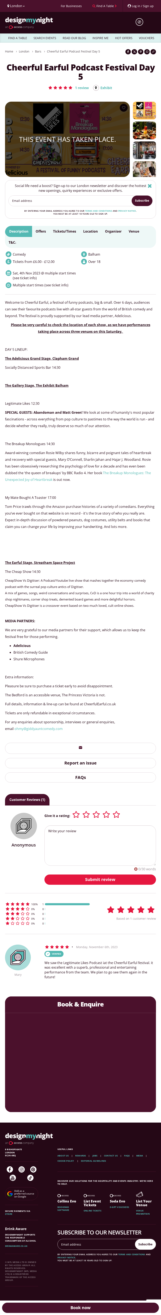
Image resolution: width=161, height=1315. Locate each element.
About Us (63, 1155)
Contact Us (111, 1155)
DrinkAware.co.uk (16, 1246)
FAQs (80, 777)
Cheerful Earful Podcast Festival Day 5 (73, 51)
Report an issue (80, 763)
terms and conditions (98, 210)
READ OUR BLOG (74, 38)
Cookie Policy (66, 1160)
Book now (80, 1307)
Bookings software (63, 1208)
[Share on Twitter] (134, 51)
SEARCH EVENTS (45, 38)
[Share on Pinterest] (140, 51)
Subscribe (142, 200)
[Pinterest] (33, 1169)
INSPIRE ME (100, 38)
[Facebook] (10, 1169)
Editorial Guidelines (93, 1160)
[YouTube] (13, 1178)
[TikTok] (30, 1178)
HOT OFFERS (123, 38)
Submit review (100, 879)
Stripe (8, 1214)
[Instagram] (21, 1169)
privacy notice (127, 210)
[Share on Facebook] (128, 51)
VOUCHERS (146, 38)
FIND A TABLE (17, 38)
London (24, 51)
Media (139, 1155)
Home (9, 51)
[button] (68, 87)
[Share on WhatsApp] (147, 51)
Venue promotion (143, 1212)
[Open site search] (141, 22)
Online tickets (92, 1210)
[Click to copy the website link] (153, 51)
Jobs (95, 1155)
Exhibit (106, 88)
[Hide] (150, 185)
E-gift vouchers (119, 1207)
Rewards (80, 1155)
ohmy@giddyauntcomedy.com (38, 728)
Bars (38, 51)
